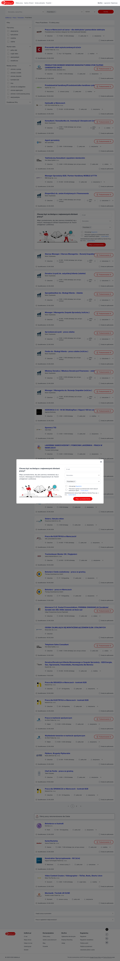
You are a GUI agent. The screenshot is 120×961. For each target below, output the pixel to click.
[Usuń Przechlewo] (74, 481)
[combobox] (83, 475)
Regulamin (79, 486)
